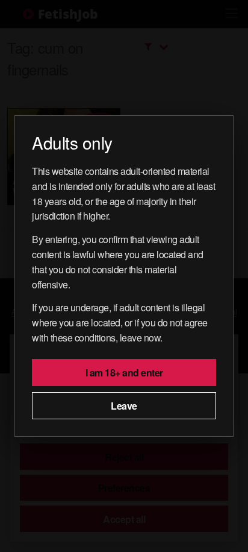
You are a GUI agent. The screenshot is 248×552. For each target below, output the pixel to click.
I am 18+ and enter (124, 372)
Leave (124, 406)
